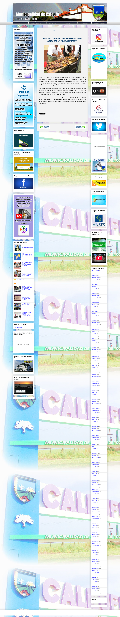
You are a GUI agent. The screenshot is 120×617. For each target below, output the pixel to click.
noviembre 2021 (95, 324)
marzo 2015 (94, 505)
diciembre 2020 (95, 349)
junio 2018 (94, 417)
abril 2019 (94, 394)
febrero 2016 (95, 480)
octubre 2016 (95, 462)
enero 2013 (94, 563)
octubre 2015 (95, 489)
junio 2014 (94, 525)
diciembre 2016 (95, 457)
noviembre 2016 (95, 460)
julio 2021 (94, 333)
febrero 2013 (95, 561)
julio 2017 (94, 442)
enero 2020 (94, 374)
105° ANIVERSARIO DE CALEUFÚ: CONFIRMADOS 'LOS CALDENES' (27, 264)
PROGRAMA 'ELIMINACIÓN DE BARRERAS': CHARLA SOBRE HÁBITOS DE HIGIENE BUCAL (27, 273)
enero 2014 (94, 536)
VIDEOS (68, 23)
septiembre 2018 (95, 410)
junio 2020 (94, 363)
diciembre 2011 (95, 593)
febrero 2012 (95, 588)
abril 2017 (94, 448)
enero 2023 (94, 293)
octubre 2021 (95, 327)
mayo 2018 (94, 419)
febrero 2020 (95, 372)
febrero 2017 (95, 453)
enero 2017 (94, 455)
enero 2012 (94, 590)
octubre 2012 (95, 570)
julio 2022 (94, 306)
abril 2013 (94, 556)
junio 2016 (94, 471)
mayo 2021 (94, 338)
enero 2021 (94, 347)
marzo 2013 (94, 559)
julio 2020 (94, 360)
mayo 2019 (94, 392)
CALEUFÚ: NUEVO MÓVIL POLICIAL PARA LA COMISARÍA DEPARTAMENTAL (27, 288)
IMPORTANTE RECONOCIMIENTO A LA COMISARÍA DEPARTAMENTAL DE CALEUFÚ (27, 297)
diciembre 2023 (95, 277)
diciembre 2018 (95, 403)
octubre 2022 (95, 300)
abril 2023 (94, 286)
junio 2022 (94, 309)
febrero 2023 (95, 291)
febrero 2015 (95, 507)
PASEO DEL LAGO (52, 23)
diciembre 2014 (95, 511)
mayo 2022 (94, 311)
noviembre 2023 (95, 279)
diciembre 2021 (95, 322)
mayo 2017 (94, 446)
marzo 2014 (94, 532)
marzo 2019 (94, 396)
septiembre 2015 (95, 491)
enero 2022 (94, 320)
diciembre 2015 (95, 484)
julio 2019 (94, 387)
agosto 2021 (95, 331)
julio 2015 (94, 496)
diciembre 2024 (95, 270)
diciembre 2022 (95, 295)
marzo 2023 (94, 288)
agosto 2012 (95, 574)
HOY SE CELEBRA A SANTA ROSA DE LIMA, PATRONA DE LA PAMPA (27, 246)
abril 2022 (94, 313)
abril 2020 (94, 367)
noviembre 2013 (95, 541)
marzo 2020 (94, 369)
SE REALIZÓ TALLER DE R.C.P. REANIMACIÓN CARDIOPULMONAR (26, 314)
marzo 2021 (94, 342)
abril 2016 (94, 475)
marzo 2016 (94, 478)
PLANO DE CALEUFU (83, 23)
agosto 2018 (95, 412)
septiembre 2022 (95, 302)
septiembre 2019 (95, 383)
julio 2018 (94, 414)
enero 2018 (94, 428)
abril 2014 (94, 529)
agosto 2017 (95, 439)
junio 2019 (94, 390)
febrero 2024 (95, 272)
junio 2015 (94, 498)
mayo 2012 (94, 581)
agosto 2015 (95, 493)
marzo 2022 (94, 315)
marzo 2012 (94, 586)
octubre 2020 (95, 354)
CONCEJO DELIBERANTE (36, 23)
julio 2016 (94, 469)
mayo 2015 (94, 500)
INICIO (20, 23)
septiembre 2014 (95, 518)
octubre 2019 (95, 381)
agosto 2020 (95, 358)
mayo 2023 (94, 284)
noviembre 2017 (95, 432)
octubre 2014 (95, 516)
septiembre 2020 (95, 356)
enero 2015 (94, 509)
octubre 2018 (95, 408)
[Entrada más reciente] (44, 128)
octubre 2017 (95, 435)
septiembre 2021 (95, 329)
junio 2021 (94, 336)
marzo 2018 (94, 423)
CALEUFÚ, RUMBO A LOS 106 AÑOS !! (26, 304)
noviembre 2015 (95, 487)
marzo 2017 (94, 451)
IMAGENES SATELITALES (99, 23)
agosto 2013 (95, 547)
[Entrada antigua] (80, 128)
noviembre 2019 (95, 378)
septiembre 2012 (95, 572)
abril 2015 (94, 502)
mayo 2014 (94, 527)
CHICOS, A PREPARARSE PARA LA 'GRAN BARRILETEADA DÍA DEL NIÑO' (27, 255)
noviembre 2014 (95, 514)
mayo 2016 (94, 473)
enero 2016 (94, 482)
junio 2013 (94, 552)
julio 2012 (94, 577)
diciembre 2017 (95, 430)
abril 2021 (94, 340)
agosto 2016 (95, 466)
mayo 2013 (94, 554)
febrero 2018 (95, 426)
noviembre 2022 (95, 297)
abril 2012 (94, 584)
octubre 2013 (95, 543)
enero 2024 (94, 275)
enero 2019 (94, 401)
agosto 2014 (95, 520)
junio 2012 (94, 579)
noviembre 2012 (95, 568)
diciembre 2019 (95, 376)
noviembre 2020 (95, 351)
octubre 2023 (95, 281)
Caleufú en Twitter (18, 327)
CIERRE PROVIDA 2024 (22, 282)
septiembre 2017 (95, 437)
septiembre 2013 (95, 545)
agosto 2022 (95, 304)
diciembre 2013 (95, 538)
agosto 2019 (95, 385)
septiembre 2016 (95, 464)
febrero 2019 (95, 399)
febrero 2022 (95, 318)
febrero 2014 (95, 534)
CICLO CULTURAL (21, 279)
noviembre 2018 (95, 405)
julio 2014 (94, 523)
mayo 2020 (94, 365)
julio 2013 (94, 550)
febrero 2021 (95, 345)
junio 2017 (94, 444)
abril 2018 (94, 421)
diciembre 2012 (95, 565)
